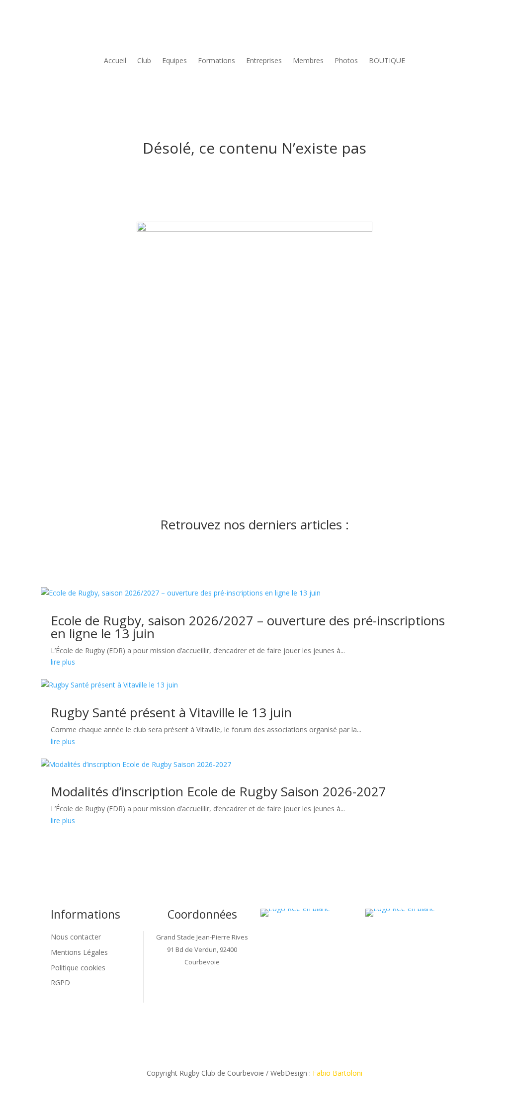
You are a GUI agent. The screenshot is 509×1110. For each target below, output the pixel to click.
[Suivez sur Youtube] (232, 995)
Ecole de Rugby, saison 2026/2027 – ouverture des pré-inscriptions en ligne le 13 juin (248, 626)
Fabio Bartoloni (337, 1073)
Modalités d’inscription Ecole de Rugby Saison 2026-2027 (218, 791)
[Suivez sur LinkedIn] (192, 995)
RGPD (60, 982)
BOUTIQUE (387, 60)
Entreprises (264, 60)
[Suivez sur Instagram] (212, 995)
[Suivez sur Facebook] (172, 995)
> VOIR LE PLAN (202, 973)
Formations (216, 60)
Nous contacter (76, 936)
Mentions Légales (79, 952)
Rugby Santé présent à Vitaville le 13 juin (171, 712)
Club (144, 60)
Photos (346, 60)
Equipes (174, 60)
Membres (308, 60)
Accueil (115, 60)
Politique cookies (78, 967)
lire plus (63, 662)
